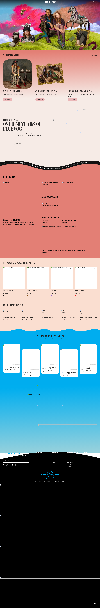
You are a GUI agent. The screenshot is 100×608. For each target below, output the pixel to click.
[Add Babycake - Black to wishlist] (23, 269)
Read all (94, 178)
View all (95, 263)
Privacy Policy (50, 481)
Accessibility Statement (40, 481)
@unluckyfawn (54, 364)
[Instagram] (7, 465)
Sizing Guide (69, 460)
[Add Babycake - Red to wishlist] (95, 269)
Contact (69, 466)
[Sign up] (28, 461)
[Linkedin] (13, 465)
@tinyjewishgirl (35, 369)
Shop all (94, 55)
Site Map (63, 481)
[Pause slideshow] (47, 48)
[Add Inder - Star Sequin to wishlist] (71, 269)
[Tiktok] (10, 465)
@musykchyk (93, 364)
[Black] (3, 295)
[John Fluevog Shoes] (50, 25)
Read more (19, 143)
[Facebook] (4, 465)
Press (53, 460)
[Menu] (2, 2)
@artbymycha (16, 364)
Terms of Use (57, 481)
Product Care (70, 462)
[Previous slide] (2, 25)
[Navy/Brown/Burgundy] (27, 295)
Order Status (70, 464)
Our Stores (54, 458)
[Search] (4, 2)
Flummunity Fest (39, 458)
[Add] (23, 286)
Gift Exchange (39, 460)
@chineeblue (74, 369)
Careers (53, 462)
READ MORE (5, 228)
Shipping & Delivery (71, 458)
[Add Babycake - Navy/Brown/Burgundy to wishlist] (47, 269)
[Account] (93, 2)
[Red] (75, 295)
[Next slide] (98, 25)
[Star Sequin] (51, 295)
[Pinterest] (16, 465)
